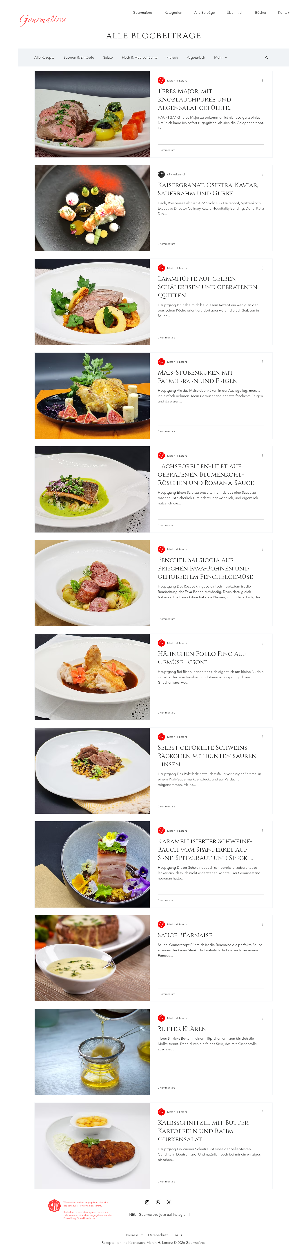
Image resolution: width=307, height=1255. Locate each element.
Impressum (135, 1235)
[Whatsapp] (158, 1202)
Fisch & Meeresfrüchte (140, 57)
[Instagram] (147, 1202)
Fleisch (172, 57)
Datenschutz (158, 1235)
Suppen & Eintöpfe (79, 57)
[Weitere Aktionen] (263, 80)
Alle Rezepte (44, 57)
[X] (168, 1202)
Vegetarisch (196, 57)
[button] (267, 58)
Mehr (218, 57)
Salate (108, 57)
